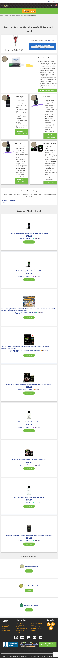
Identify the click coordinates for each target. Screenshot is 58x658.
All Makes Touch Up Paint (9, 15)
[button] (29, 238)
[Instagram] (53, 624)
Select (29, 571)
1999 (27, 15)
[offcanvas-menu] (2, 5)
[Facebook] (49, 624)
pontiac (18, 15)
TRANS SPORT (12, 200)
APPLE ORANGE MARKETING (48, 656)
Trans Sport (23, 15)
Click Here (51, 40)
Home (1, 15)
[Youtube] (51, 628)
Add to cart (29, 242)
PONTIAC (5, 200)
